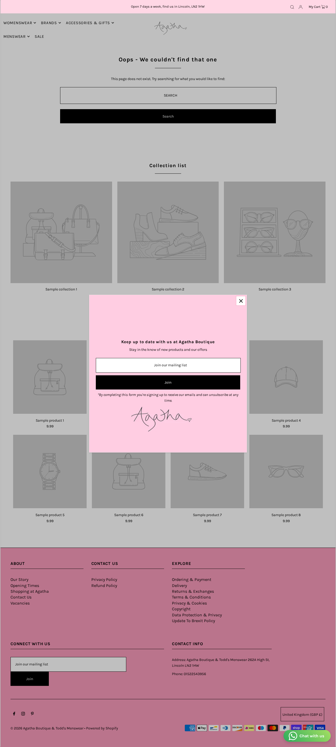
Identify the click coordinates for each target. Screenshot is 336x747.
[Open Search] (292, 6)
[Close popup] (240, 300)
